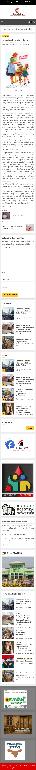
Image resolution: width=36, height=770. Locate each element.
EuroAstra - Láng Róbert (17, 43)
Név (4, 272)
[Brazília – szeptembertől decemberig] (8, 394)
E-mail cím (6, 280)
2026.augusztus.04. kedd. (26, 414)
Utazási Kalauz (29, 389)
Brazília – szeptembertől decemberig (21, 394)
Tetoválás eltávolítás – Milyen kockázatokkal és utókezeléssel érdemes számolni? (24, 409)
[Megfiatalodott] (8, 342)
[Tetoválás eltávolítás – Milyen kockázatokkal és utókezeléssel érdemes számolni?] (8, 409)
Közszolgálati (24, 658)
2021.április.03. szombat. (9, 45)
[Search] (34, 22)
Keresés (7, 422)
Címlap (18, 308)
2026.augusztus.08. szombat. (24, 400)
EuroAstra (6, 36)
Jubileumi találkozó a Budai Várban (24, 312)
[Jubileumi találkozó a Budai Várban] (8, 313)
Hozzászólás (6, 247)
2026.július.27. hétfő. (24, 344)
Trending (18, 404)
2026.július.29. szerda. (27, 663)
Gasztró (28, 339)
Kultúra (28, 308)
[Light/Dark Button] (30, 22)
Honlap (4, 287)
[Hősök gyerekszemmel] (8, 661)
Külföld (18, 389)
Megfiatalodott (21, 342)
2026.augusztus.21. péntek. (24, 317)
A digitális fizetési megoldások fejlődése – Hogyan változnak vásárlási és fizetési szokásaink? (25, 329)
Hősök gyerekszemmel (10, 545)
